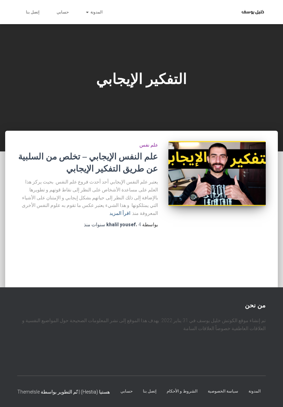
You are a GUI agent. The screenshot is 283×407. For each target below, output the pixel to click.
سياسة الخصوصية (223, 390)
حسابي (63, 12)
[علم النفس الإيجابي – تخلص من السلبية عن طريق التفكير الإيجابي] (217, 173)
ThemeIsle (28, 391)
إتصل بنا (32, 12)
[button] (87, 12)
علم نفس (148, 145)
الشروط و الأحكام (182, 390)
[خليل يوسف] (253, 12)
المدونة (96, 12)
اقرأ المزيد (119, 213)
